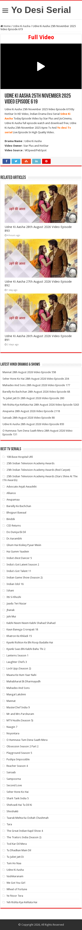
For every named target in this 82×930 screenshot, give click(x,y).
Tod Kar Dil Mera (17, 843)
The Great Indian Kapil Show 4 (25, 830)
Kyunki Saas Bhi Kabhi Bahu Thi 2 (26, 649)
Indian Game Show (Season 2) (25, 577)
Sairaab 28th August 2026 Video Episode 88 (29, 417)
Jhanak (11, 610)
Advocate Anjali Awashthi (22, 486)
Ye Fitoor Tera (15, 895)
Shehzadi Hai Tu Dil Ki (19, 804)
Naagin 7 (12, 726)
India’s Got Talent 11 (19, 571)
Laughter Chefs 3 (17, 662)
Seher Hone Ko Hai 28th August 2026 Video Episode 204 (36, 378)
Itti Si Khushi (14, 597)
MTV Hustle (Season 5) (20, 720)
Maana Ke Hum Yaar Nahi (21, 674)
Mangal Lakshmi (16, 694)
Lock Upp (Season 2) (19, 668)
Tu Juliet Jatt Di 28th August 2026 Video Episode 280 (33, 398)
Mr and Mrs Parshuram (20, 713)
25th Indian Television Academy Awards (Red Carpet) (38, 469)
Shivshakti (12, 811)
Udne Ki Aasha (21, 26)
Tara (9, 824)
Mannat (11, 700)
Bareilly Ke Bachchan (19, 506)
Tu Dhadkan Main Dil (19, 850)
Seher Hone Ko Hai (18, 791)
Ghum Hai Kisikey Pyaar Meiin (24, 545)
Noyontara (13, 733)
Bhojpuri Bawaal (16, 512)
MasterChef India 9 (18, 707)
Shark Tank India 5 (18, 798)
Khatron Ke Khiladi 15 (19, 636)
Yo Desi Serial (41, 10)
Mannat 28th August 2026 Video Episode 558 (29, 372)
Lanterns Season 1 (17, 655)
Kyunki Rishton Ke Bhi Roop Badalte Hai (30, 642)
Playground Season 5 (19, 752)
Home (7, 26)
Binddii (11, 519)
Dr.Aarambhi (14, 538)
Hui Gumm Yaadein (18, 551)
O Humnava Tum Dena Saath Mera (27, 739)
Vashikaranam (15, 876)
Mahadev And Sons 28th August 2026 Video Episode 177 (36, 385)
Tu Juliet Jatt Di (15, 856)
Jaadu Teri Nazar (16, 603)
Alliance (11, 493)
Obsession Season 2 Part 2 (22, 746)
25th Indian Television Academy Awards (30, 463)
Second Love (14, 785)
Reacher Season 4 (17, 765)
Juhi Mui (11, 616)
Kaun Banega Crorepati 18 (22, 629)
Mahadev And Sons (18, 687)
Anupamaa (13, 499)
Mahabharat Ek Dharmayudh (24, 681)
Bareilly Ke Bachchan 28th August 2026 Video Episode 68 (36, 391)
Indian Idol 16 (15, 584)
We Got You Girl (16, 882)
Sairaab (11, 772)
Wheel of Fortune (17, 889)
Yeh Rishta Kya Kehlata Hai (22, 902)
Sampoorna (14, 778)
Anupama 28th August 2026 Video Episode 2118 (31, 411)
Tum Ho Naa (14, 863)
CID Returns (14, 525)
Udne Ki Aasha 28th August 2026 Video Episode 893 (33, 424)
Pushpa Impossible (18, 759)
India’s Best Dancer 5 (19, 558)
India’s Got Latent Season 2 (23, 564)
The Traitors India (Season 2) (24, 837)
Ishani (10, 590)
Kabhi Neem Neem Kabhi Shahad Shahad (31, 623)
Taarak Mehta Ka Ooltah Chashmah (28, 817)
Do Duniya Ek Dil (16, 532)
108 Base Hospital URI (20, 456)
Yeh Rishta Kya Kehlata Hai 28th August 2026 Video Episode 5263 (41, 404)
